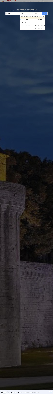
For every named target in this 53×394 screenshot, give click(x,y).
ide (12, 393)
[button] (20, 19)
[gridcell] (22, 22)
